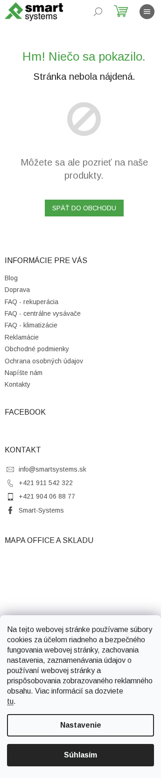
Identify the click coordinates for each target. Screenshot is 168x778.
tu (10, 701)
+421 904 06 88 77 (47, 496)
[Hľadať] (98, 11)
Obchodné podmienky (37, 349)
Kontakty (17, 384)
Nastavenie (80, 725)
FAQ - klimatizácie (31, 325)
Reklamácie (22, 337)
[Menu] (147, 11)
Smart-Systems (41, 510)
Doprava (17, 289)
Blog (11, 278)
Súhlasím (80, 755)
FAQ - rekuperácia (31, 302)
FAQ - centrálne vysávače (43, 313)
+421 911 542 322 (46, 482)
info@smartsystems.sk (52, 469)
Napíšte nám (23, 372)
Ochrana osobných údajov (44, 361)
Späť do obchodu (84, 208)
